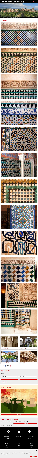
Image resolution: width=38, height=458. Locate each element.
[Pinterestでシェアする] (10, 366)
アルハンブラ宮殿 (5, 17)
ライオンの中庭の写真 (4, 348)
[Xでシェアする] (8, 366)
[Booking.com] (4, 382)
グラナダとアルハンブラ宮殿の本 (9, 419)
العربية (19, 447)
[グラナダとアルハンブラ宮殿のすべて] (7, 421)
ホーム (2, 17)
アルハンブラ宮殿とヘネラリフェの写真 (14, 17)
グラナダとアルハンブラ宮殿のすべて (20, 421)
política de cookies (7, 454)
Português (31, 445)
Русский (6, 447)
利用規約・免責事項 (19, 436)
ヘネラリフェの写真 (23, 348)
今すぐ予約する (19, 414)
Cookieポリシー (9, 438)
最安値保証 (3, 373)
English (19, 443)
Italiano (19, 445)
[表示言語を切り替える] (33, 1)
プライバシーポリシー (31, 436)
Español (6, 443)
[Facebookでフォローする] (8, 431)
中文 (31, 447)
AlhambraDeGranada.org (12, 1)
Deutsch (6, 445)
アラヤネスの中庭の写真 (5, 362)
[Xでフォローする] (19, 431)
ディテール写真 (22, 362)
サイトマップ (28, 438)
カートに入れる (25, 423)
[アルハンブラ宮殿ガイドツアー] (19, 401)
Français (31, 443)
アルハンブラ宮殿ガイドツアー (9, 387)
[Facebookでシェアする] (5, 366)
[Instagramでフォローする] (29, 431)
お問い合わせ (6, 436)
